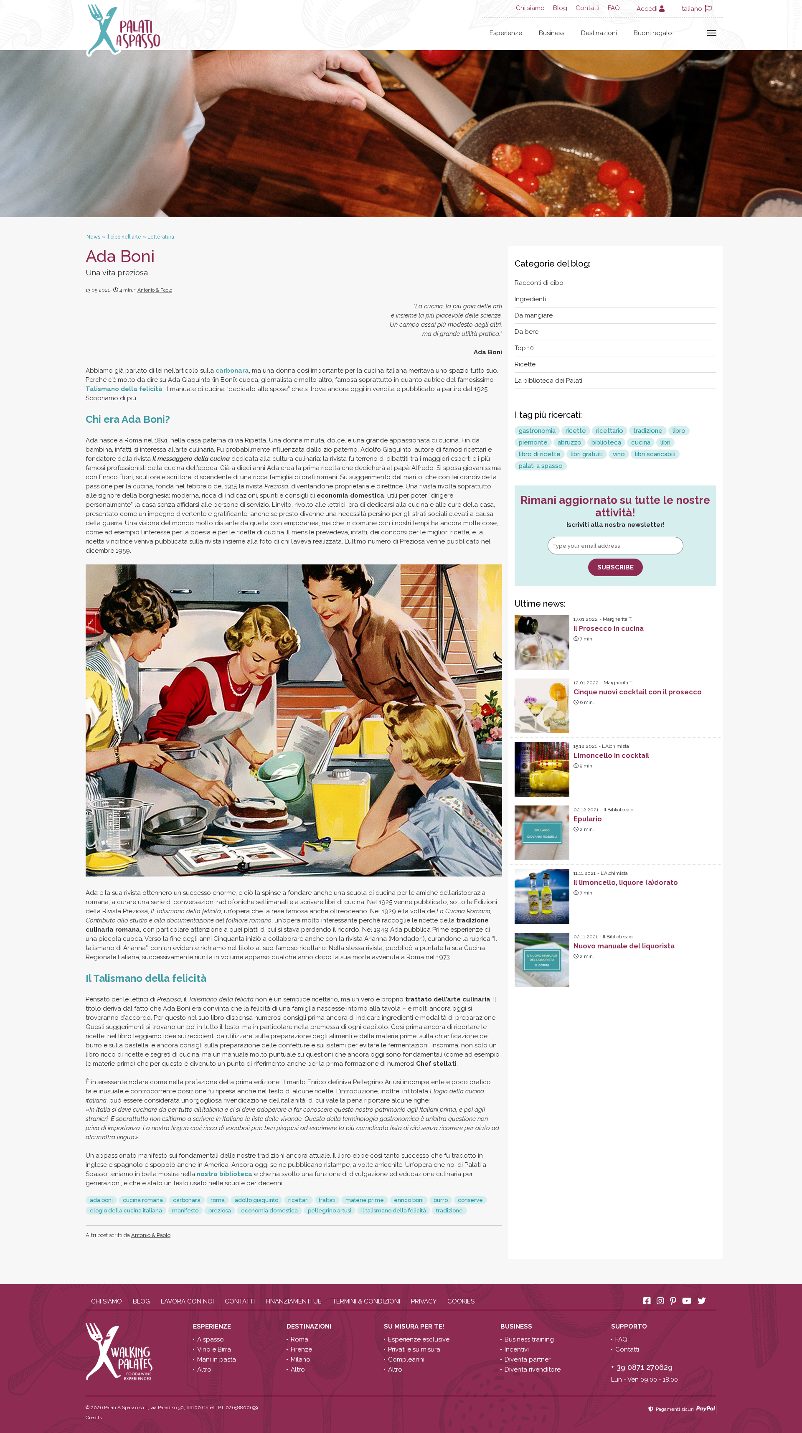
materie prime (364, 1200)
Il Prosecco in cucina (609, 629)
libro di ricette (540, 454)
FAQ (614, 8)
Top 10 (524, 348)
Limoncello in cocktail (611, 756)
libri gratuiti (587, 454)
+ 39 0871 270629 (642, 1367)
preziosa (219, 1210)
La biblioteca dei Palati (548, 380)
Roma (299, 1339)
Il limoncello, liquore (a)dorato (626, 883)
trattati (327, 1200)
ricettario (609, 430)
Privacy (424, 1301)
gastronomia (537, 430)
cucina (640, 442)
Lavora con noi (187, 1301)
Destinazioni (599, 33)
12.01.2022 (586, 683)
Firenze (301, 1349)
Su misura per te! (415, 1326)
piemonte (533, 442)
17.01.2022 (586, 619)
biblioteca (606, 442)
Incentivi (517, 1349)
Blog (560, 8)
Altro (204, 1369)
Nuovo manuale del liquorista (624, 946)
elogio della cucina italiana (126, 1210)
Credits (94, 1417)
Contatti (587, 8)
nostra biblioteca (224, 1174)
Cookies (461, 1301)
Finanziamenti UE (294, 1301)
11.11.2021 (585, 873)
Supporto (630, 1326)
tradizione (449, 1210)
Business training (529, 1339)
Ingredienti (530, 299)
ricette (576, 430)
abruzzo (569, 442)
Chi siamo (530, 8)
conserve (470, 1200)
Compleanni (406, 1359)
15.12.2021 (585, 746)
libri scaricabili (655, 454)
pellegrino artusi (329, 1210)
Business (551, 33)
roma (218, 1200)
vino (619, 454)
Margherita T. (617, 619)
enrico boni (409, 1200)
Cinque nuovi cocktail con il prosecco (638, 692)
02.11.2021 (586, 937)
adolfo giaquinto (256, 1200)
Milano (300, 1359)
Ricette (525, 364)
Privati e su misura (414, 1349)
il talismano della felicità (393, 1210)
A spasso (210, 1339)
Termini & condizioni (366, 1301)
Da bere (526, 331)
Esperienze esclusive (418, 1339)
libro (679, 430)
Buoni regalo (653, 33)
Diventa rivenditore (533, 1369)
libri (665, 442)
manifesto (185, 1210)
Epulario (588, 819)
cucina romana (143, 1200)
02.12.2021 (586, 810)
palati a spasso (541, 466)
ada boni (101, 1200)
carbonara (232, 370)
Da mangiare (534, 315)
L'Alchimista (615, 746)
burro (441, 1200)
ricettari (298, 1200)
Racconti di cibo (539, 283)
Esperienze (506, 33)
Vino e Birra (214, 1349)
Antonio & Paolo (154, 290)
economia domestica (269, 1210)
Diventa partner (528, 1359)
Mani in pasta (216, 1359)
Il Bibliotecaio (618, 810)
